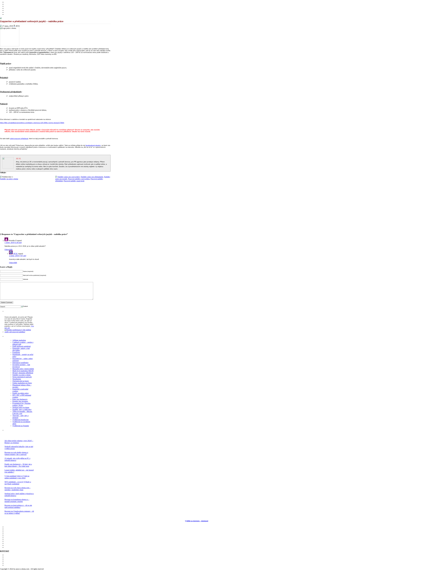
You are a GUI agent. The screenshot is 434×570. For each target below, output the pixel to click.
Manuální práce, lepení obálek (23, 369)
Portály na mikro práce (20, 393)
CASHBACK (10, 531)
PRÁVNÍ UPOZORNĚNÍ (14, 565)
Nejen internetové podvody (22, 377)
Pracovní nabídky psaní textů (74, 181)
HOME (7, 2)
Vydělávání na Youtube (20, 426)
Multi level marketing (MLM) (23, 371)
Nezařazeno (16, 379)
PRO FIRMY (9, 541)
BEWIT (7, 14)
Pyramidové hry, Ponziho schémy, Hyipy (21, 404)
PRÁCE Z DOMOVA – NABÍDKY (18, 12)
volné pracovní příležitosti (19, 138)
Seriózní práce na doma (20, 407)
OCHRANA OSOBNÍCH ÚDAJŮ (17, 563)
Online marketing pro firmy (22, 383)
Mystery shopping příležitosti (22, 373)
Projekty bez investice (20, 401)
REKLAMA (9, 559)
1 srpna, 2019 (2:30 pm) (13, 242)
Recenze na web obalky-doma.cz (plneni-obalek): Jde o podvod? (16, 453)
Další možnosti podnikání (21, 346)
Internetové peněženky (20, 363)
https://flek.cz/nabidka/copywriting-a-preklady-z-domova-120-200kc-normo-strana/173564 (32, 123)
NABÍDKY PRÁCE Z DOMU (16, 537)
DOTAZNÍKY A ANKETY (15, 10)
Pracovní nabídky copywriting (79, 179)
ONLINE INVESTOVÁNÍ (14, 8)
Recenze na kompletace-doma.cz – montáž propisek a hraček (17, 500)
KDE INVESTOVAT (12, 529)
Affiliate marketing (19, 340)
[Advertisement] (55, 209)
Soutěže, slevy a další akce (21, 409)
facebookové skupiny (93, 145)
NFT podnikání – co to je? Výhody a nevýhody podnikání (18, 483)
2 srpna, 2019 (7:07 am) (17, 256)
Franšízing (16, 352)
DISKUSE (8, 539)
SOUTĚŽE (9, 543)
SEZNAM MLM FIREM (14, 545)
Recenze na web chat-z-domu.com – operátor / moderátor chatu (18, 489)
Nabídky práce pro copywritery (69, 177)
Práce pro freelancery (20, 399)
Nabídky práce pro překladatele (92, 177)
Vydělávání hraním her (20, 420)
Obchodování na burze (20, 381)
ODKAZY (8, 557)
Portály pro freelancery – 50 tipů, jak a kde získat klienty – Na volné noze (18, 465)
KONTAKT (9, 555)
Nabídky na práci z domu (9, 179)
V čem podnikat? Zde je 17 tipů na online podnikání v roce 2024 (17, 477)
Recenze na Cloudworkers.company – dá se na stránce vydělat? (19, 512)
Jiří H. (15, 254)
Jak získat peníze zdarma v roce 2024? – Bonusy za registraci (19, 442)
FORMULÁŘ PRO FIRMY (15, 561)
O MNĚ (7, 4)
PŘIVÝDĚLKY (10, 6)
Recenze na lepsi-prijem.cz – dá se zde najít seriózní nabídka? (18, 506)
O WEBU (8, 547)
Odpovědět (8, 250)
